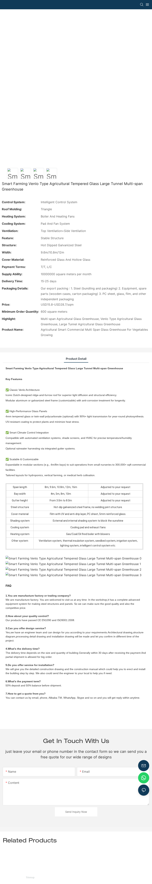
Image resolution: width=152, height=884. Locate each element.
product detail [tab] (76, 359)
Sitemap (30, 877)
